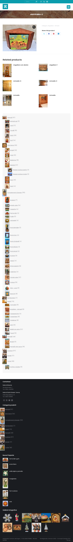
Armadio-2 (53, 81)
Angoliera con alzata (20, 65)
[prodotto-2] (27, 527)
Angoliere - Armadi (53, 26)
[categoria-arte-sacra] (56, 518)
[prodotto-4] (17, 518)
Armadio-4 (17, 81)
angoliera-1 (53, 65)
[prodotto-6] (65, 518)
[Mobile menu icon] (68, 7)
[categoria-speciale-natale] (36, 518)
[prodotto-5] (17, 527)
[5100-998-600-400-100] (46, 518)
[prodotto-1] (7, 518)
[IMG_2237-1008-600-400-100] (7, 527)
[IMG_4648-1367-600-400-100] (36, 527)
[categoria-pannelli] (27, 518)
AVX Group (68, 539)
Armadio (16, 95)
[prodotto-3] (46, 527)
